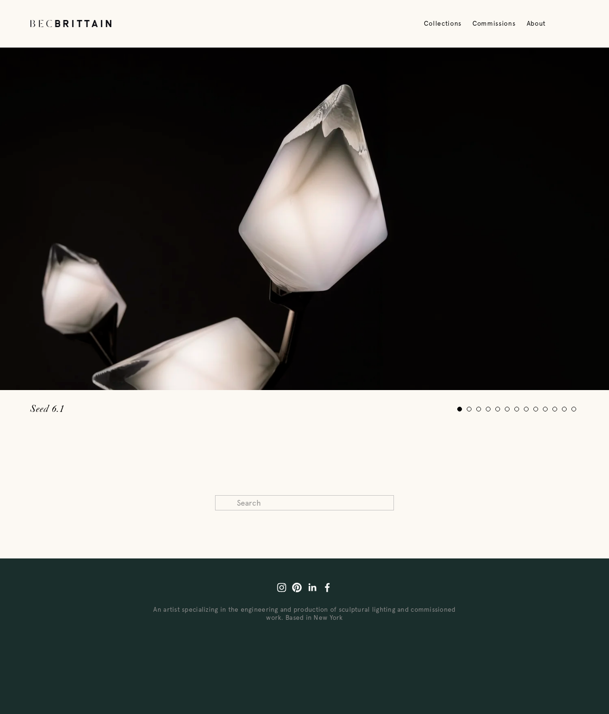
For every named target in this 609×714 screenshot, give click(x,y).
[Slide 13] (573, 409)
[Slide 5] (497, 409)
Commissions (493, 23)
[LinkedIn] (312, 587)
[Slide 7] (516, 409)
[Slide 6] (507, 409)
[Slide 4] (488, 409)
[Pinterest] (297, 587)
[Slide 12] (564, 409)
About (536, 23)
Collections (442, 23)
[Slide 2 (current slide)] (469, 409)
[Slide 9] (535, 409)
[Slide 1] (459, 409)
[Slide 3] (478, 409)
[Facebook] (327, 587)
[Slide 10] (545, 409)
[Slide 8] (526, 409)
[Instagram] (281, 587)
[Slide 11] (554, 409)
